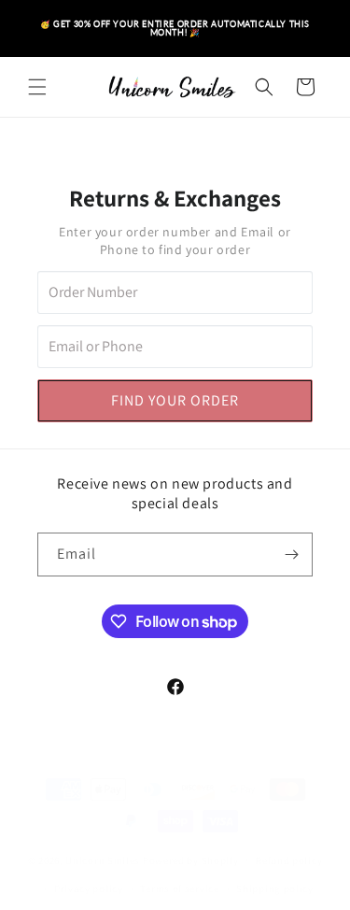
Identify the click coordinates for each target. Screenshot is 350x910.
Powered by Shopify (191, 859)
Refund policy (289, 860)
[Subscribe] (291, 554)
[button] (37, 86)
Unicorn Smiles (102, 859)
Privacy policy (88, 888)
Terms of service (179, 888)
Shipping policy (275, 888)
